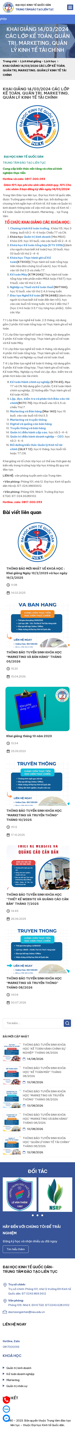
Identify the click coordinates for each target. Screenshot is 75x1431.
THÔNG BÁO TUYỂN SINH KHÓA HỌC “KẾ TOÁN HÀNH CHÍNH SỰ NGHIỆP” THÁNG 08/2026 (44, 1048)
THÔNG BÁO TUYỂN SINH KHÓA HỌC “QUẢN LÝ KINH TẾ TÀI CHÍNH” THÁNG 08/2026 (46, 1142)
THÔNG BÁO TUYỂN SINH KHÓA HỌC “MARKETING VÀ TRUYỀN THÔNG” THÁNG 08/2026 (34, 983)
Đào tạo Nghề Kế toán (25, 295)
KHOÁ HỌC (12, 1355)
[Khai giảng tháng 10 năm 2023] (37, 708)
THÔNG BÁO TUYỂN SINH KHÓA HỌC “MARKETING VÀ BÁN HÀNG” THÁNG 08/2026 (45, 1118)
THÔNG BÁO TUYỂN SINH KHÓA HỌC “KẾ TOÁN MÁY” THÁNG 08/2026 (44, 1072)
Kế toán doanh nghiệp (20, 1374)
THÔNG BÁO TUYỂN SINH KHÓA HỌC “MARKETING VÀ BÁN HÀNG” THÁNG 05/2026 (34, 656)
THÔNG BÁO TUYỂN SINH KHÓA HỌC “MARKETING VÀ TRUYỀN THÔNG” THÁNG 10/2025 (34, 815)
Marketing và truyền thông (28, 419)
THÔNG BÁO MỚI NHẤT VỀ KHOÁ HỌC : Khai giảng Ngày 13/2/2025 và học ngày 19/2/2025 (36, 573)
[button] (32, 1215)
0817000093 (11, 1347)
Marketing (12, 1380)
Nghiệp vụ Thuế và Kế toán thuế (31, 287)
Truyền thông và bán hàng (28, 428)
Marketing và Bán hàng (26, 411)
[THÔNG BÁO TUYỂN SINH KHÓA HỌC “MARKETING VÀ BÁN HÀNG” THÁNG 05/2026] (37, 625)
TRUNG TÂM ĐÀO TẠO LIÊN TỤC (34, 9)
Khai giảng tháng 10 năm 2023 (29, 736)
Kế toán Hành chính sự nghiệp (30, 382)
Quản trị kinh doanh (37, 236)
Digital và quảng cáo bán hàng (31, 424)
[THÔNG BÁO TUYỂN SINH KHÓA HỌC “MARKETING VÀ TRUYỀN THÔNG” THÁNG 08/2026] (37, 951)
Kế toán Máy (18, 274)
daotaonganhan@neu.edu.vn (26, 1312)
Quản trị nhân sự (16, 1386)
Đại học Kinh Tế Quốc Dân (33, 4)
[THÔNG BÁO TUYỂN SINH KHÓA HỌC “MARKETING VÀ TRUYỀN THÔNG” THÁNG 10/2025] (37, 783)
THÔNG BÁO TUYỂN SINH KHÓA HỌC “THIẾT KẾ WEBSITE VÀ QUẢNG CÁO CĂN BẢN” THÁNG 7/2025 (37, 899)
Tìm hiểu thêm (16, 1249)
